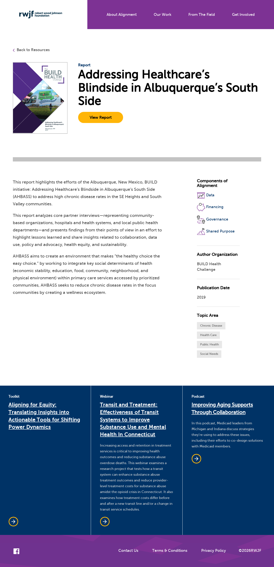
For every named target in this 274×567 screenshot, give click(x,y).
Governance (217, 219)
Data (210, 195)
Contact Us (128, 550)
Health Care (208, 335)
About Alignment (122, 14)
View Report (101, 117)
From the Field (201, 14)
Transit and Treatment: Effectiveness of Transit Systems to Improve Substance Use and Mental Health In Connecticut (133, 419)
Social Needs (209, 353)
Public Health (209, 344)
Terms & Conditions (169, 550)
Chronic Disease (211, 325)
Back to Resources (33, 50)
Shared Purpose (220, 231)
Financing (214, 206)
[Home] (37, 15)
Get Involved (243, 14)
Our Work (162, 14)
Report (84, 65)
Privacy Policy (213, 550)
